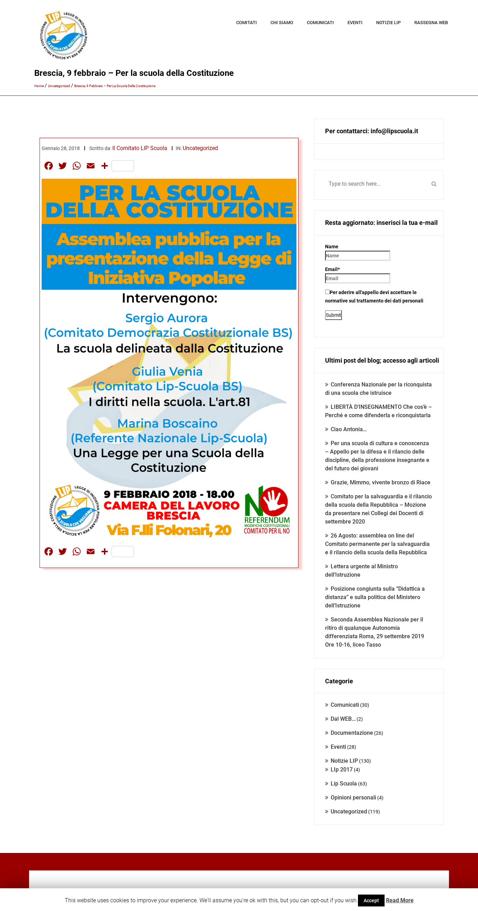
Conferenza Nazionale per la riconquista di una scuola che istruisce (378, 388)
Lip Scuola (344, 783)
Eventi (355, 22)
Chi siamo (281, 22)
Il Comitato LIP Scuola (139, 148)
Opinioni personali (353, 797)
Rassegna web (431, 22)
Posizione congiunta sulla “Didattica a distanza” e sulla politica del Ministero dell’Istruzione (375, 597)
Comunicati (320, 22)
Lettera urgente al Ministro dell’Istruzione (361, 570)
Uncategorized (200, 148)
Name (331, 246)
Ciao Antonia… (349, 429)
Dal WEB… (343, 719)
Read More (400, 900)
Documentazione (352, 732)
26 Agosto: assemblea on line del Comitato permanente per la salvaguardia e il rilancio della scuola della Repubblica (377, 544)
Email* (332, 269)
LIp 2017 (342, 769)
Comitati (246, 22)
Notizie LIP (388, 22)
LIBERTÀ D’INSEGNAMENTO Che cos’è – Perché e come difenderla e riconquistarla (378, 411)
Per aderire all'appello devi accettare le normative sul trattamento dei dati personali (374, 297)
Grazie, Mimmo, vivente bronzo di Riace (380, 482)
